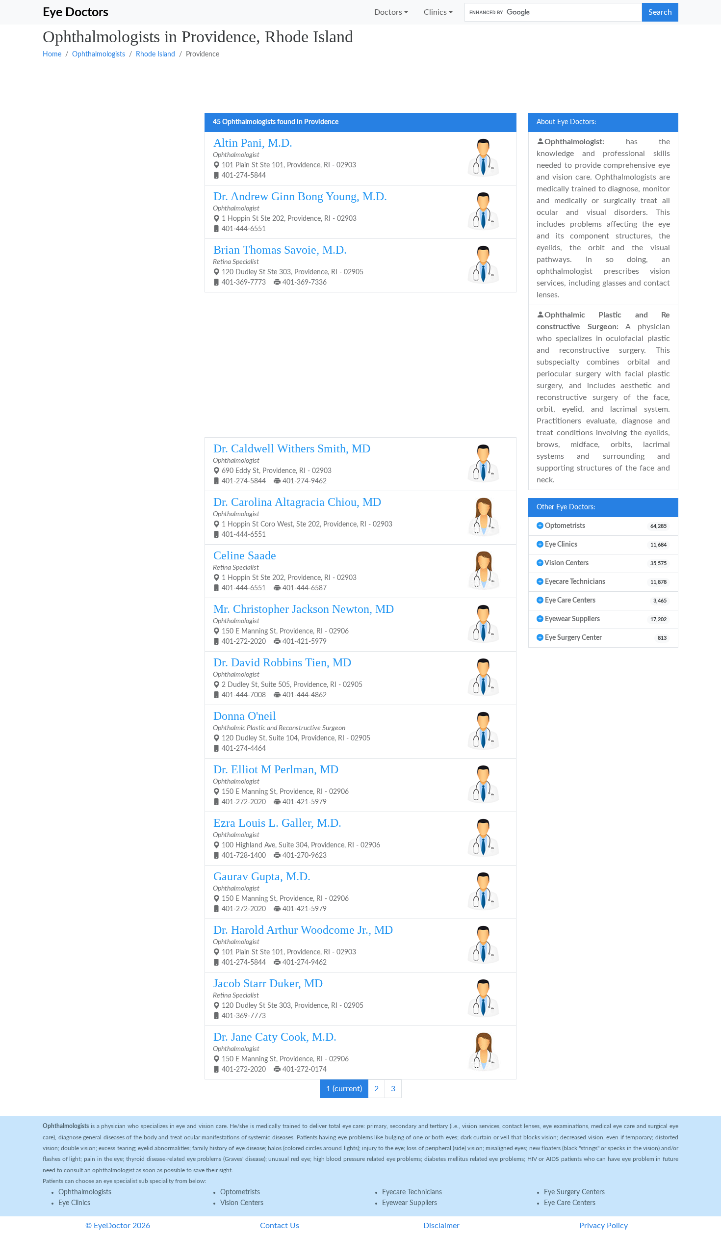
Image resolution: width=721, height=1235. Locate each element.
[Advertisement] (337, 85)
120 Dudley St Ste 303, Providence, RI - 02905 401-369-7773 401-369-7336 (288, 264)
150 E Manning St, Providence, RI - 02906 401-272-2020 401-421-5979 (303, 624)
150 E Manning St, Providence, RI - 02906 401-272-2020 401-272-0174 (281, 1051)
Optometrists (240, 1192)
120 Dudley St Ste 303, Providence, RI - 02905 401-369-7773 (288, 998)
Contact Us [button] (279, 1226)
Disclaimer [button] (441, 1226)
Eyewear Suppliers (409, 1203)
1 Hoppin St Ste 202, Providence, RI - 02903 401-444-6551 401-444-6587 (285, 570)
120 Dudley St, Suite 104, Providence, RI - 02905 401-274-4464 (291, 730)
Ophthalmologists (98, 54)
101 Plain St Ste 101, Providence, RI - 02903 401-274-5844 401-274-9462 (303, 944)
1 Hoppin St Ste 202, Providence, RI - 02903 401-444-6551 (300, 211)
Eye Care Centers (569, 1203)
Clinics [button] (435, 12)
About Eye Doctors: (566, 122)
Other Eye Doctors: (566, 507)
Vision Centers (241, 1203)
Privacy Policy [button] (603, 1226)
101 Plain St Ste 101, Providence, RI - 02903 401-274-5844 (284, 157)
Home (52, 54)
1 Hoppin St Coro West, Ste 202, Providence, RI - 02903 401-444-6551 (302, 517)
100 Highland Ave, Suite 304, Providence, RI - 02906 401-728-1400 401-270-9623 (296, 837)
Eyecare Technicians (412, 1192)
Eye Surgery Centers (574, 1192)
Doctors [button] (388, 12)
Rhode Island (155, 54)
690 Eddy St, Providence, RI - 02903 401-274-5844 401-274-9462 (291, 463)
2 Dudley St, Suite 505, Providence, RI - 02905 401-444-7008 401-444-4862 (287, 677)
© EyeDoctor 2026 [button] (117, 1226)
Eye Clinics (74, 1203)
